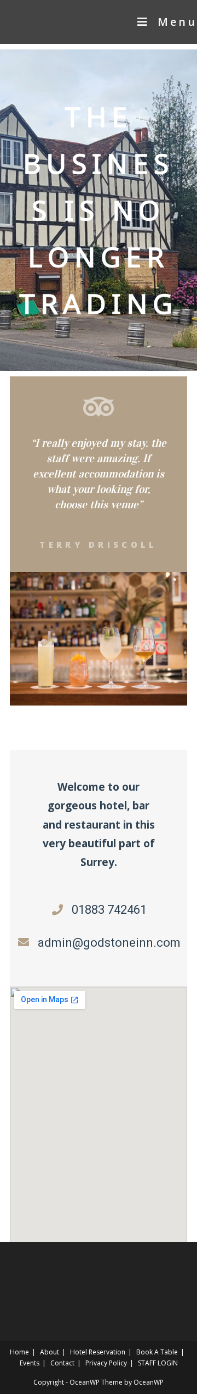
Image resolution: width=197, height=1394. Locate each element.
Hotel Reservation (97, 1352)
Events (29, 1363)
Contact (62, 1363)
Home (19, 1352)
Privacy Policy (106, 1363)
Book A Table (157, 1352)
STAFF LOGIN (158, 1363)
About (49, 1352)
